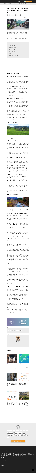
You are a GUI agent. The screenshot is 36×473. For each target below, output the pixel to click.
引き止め (12, 435)
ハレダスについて (3, 460)
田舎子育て (13, 330)
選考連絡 (9, 435)
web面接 (14, 432)
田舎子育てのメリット (12, 49)
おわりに (10, 53)
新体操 (8, 432)
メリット (17, 330)
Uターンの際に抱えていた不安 (13, 47)
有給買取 (16, 435)
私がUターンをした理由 (12, 45)
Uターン (9, 330)
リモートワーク (21, 435)
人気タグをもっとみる (18, 441)
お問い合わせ (3, 463)
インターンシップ (19, 432)
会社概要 (2, 465)
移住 (20, 330)
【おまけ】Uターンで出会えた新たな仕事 (15, 55)
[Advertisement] (18, 65)
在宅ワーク (25, 435)
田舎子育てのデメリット (12, 51)
